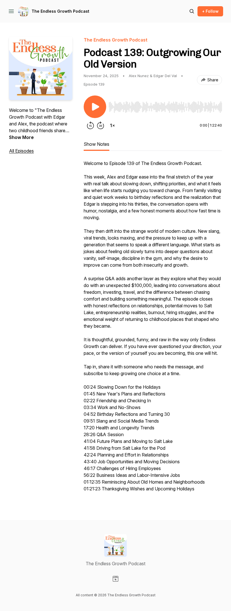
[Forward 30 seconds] (101, 125)
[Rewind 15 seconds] (90, 125)
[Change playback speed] (112, 125)
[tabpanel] (153, 329)
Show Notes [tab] (96, 144)
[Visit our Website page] (115, 579)
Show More (21, 137)
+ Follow (210, 11)
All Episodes (21, 151)
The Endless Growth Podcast (60, 11)
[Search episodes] (192, 11)
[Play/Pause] (95, 106)
